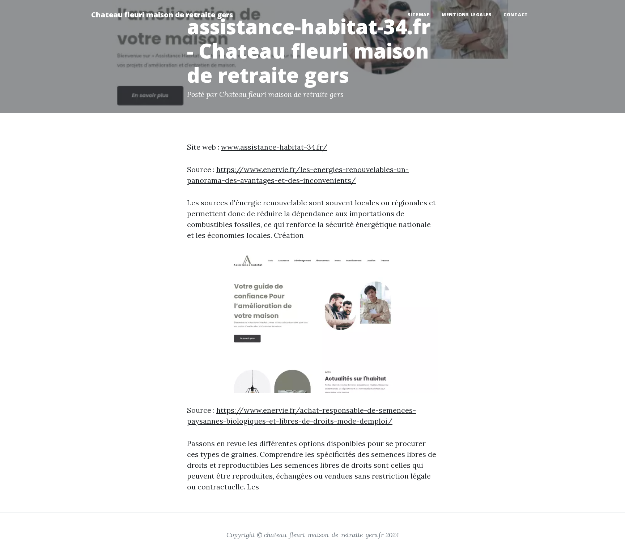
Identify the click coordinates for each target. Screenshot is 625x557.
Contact (515, 15)
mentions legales (467, 15)
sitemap (419, 15)
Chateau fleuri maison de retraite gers (162, 15)
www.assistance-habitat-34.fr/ (274, 146)
